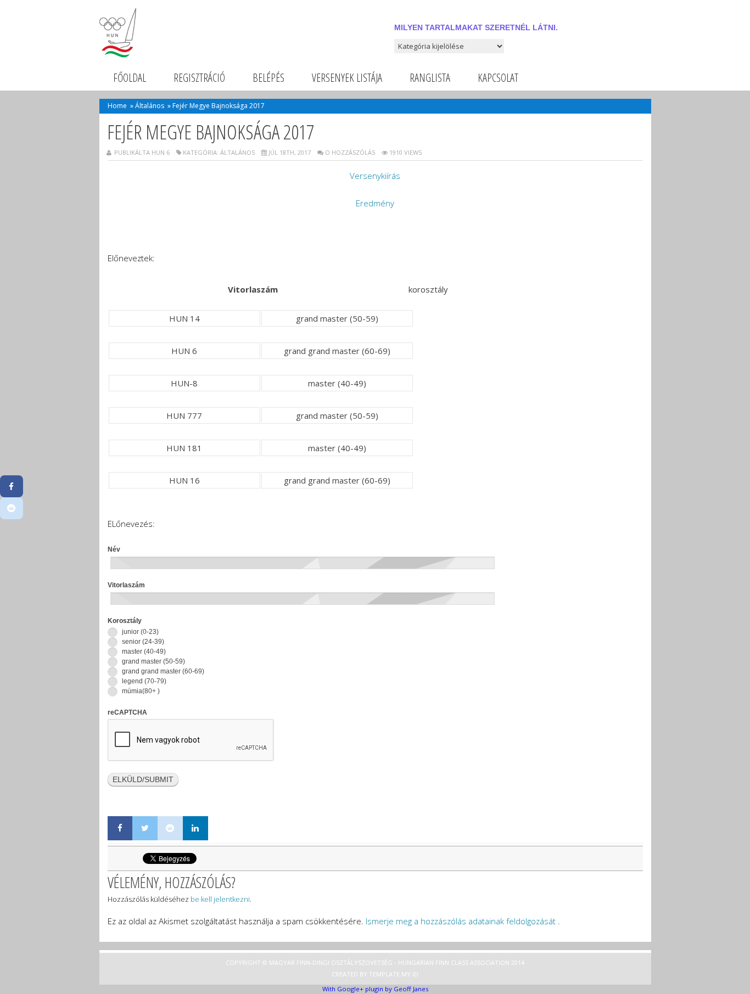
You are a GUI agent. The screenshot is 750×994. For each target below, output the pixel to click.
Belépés (268, 77)
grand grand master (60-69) (162, 671)
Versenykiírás (375, 175)
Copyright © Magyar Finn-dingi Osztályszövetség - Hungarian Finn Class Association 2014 (375, 962)
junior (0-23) (139, 632)
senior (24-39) (142, 641)
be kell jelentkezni (220, 899)
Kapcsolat (498, 77)
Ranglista (430, 77)
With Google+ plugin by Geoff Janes (375, 989)
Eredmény (375, 203)
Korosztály (125, 621)
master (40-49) (143, 651)
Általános (149, 105)
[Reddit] (170, 828)
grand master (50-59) (152, 661)
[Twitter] (145, 828)
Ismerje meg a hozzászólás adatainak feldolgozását (461, 921)
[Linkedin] (195, 828)
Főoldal (129, 77)
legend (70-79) (143, 681)
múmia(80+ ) (140, 691)
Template (384, 974)
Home (117, 105)
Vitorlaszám (126, 585)
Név (114, 549)
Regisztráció (199, 77)
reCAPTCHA (127, 712)
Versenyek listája (347, 77)
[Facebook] (120, 828)
